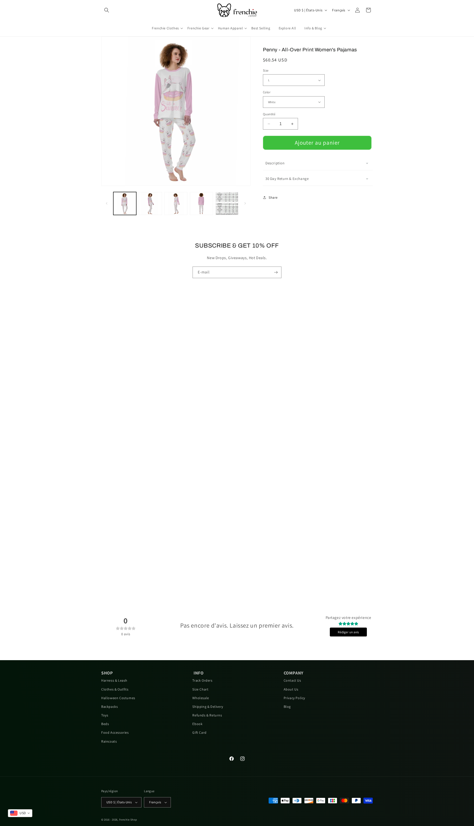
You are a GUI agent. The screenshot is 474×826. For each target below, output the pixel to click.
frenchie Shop (128, 819)
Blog (287, 706)
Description (275, 163)
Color (266, 92)
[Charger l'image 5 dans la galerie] (227, 203)
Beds (105, 724)
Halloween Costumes (118, 698)
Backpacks (109, 706)
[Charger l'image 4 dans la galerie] (201, 203)
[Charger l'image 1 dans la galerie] (124, 203)
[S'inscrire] (275, 272)
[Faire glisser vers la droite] (245, 203)
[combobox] (20, 813)
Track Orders (202, 680)
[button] (106, 10)
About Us (291, 689)
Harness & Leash (114, 680)
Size (266, 70)
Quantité (269, 114)
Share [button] (273, 197)
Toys (104, 715)
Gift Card (199, 732)
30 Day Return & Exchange (287, 178)
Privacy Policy (294, 698)
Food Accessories (115, 732)
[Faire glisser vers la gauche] (106, 203)
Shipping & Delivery (207, 706)
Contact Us (292, 680)
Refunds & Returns (207, 715)
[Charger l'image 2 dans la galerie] (150, 203)
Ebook (197, 724)
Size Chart (200, 689)
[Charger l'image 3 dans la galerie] (175, 203)
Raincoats (109, 741)
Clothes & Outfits (114, 689)
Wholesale (200, 698)
